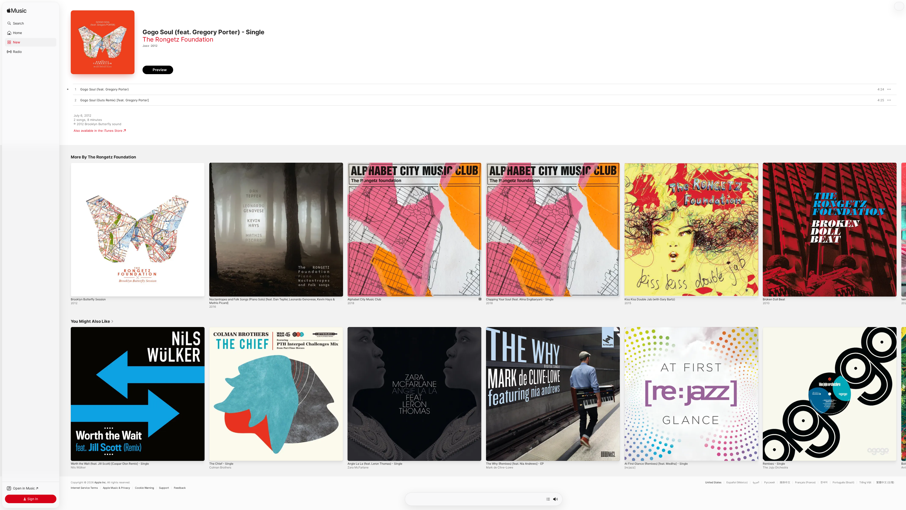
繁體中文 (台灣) (885, 482)
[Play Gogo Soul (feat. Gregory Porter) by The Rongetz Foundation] (75, 89)
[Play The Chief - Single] (215, 454)
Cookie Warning (144, 488)
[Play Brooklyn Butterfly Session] (76, 290)
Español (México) (737, 482)
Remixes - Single (775, 329)
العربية (756, 482)
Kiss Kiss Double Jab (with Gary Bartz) (653, 164)
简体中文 (785, 482)
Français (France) (805, 482)
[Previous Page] (66, 229)
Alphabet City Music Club (366, 164)
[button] (30, 23)
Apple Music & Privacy (116, 488)
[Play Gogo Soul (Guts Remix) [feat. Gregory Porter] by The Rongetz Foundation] (75, 100)
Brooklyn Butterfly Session (90, 164)
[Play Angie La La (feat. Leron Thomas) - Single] (353, 454)
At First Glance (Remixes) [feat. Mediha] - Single (660, 329)
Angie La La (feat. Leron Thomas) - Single (378, 329)
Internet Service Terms (84, 488)
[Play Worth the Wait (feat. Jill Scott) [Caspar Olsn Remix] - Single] (76, 454)
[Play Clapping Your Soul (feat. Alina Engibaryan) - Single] (491, 290)
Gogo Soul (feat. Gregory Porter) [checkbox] (104, 89)
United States (713, 482)
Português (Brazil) (843, 482)
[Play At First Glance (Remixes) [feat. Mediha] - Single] (630, 454)
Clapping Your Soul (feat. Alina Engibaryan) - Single (524, 164)
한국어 (824, 482)
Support (164, 488)
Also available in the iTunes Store (98, 130)
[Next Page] (901, 229)
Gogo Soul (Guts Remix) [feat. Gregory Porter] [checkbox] (114, 100)
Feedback (180, 488)
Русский (769, 482)
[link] (92, 321)
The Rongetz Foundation (178, 39)
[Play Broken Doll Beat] (768, 290)
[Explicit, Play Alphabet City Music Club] (353, 290)
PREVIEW (879, 89)
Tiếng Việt (865, 482)
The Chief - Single (222, 329)
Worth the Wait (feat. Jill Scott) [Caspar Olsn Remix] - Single (115, 329)
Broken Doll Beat (775, 164)
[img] (16, 10)
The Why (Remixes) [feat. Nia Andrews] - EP (519, 329)
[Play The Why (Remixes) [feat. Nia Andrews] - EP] (491, 454)
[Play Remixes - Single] (768, 454)
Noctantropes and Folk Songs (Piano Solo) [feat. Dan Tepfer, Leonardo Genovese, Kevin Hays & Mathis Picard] (274, 166)
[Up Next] (548, 499)
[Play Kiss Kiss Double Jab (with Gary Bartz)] (630, 290)
